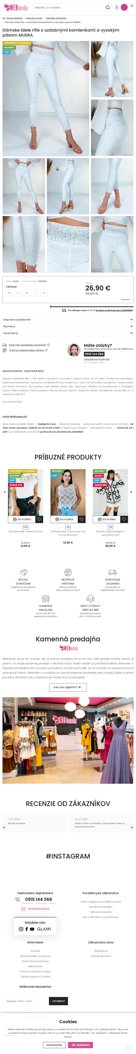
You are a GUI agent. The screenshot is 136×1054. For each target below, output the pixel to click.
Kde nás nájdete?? (66, 687)
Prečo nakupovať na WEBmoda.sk (101, 901)
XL (44, 293)
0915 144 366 (94, 354)
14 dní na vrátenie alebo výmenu (26, 350)
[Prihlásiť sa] (116, 8)
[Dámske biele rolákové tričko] (25, 492)
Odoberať (58, 1001)
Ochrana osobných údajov (35, 971)
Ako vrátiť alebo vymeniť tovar (101, 917)
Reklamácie (35, 966)
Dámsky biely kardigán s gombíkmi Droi (110, 533)
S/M (26, 527)
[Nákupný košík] (124, 7)
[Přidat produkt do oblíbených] (39, 519)
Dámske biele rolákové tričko (25, 531)
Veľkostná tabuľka (101, 912)
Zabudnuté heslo (101, 956)
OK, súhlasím (80, 1045)
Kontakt (35, 951)
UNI (68, 527)
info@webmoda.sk (38, 908)
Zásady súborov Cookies (35, 976)
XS (9, 293)
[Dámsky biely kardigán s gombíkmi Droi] (110, 492)
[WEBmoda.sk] (21, 929)
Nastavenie (54, 1045)
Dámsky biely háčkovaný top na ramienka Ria (68, 533)
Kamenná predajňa (100, 907)
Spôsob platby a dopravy (35, 956)
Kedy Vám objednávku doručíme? (27, 344)
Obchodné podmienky (35, 961)
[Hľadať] (108, 7)
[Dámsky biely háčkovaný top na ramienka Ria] (68, 492)
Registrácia (100, 951)
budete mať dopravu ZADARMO (114, 310)
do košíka (24, 519)
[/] (23, 572)
